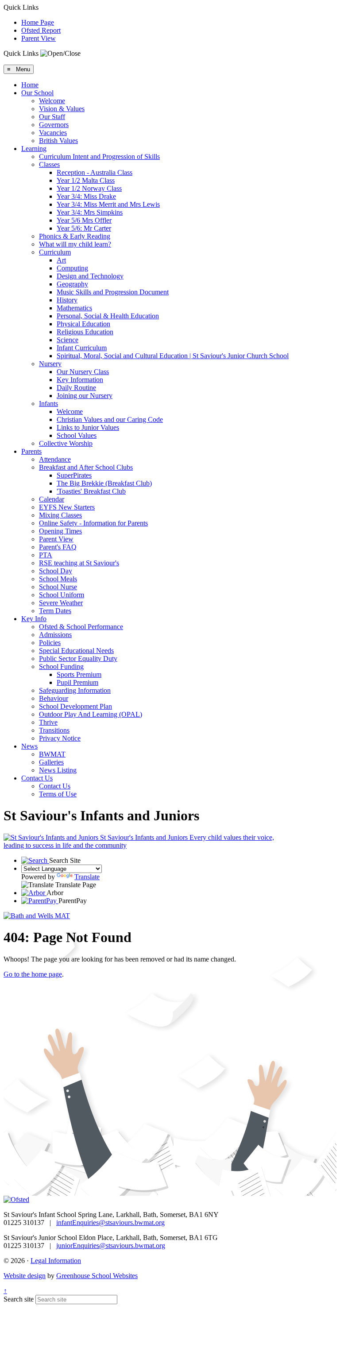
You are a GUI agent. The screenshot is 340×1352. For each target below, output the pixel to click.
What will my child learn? (75, 244)
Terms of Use (58, 794)
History (67, 300)
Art (61, 260)
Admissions (55, 634)
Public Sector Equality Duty (78, 658)
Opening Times (60, 531)
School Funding (61, 666)
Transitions (54, 730)
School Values (77, 435)
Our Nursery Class (83, 371)
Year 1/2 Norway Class (89, 188)
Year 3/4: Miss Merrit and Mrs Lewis (108, 204)
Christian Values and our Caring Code (110, 419)
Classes (49, 164)
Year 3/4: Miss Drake (86, 196)
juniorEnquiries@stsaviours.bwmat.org (110, 1245)
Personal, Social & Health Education (108, 316)
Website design (25, 1275)
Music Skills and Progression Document (113, 292)
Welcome (52, 100)
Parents (31, 451)
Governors (54, 124)
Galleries (51, 762)
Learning (33, 148)
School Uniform (61, 595)
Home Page (37, 22)
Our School (37, 93)
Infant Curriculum (82, 348)
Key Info (33, 618)
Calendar (51, 499)
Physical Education (83, 324)
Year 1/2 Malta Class (86, 180)
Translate (87, 877)
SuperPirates (74, 475)
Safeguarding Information (75, 690)
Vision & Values (62, 108)
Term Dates (55, 610)
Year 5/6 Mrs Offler (84, 220)
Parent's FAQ (58, 547)
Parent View (38, 38)
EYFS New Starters (67, 507)
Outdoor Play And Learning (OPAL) (90, 714)
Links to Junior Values (88, 427)
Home (30, 85)
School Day (55, 571)
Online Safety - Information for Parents (93, 523)
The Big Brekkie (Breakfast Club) (104, 483)
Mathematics (74, 308)
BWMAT (52, 754)
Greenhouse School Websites (97, 1275)
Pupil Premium (77, 682)
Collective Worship (66, 443)
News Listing (58, 770)
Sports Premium (79, 674)
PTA (45, 555)
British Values (58, 140)
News (29, 746)
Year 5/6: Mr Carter (84, 228)
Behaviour (53, 698)
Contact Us (37, 778)
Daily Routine (76, 387)
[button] (60, 54)
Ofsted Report (41, 30)
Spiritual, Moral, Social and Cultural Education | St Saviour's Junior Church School (173, 355)
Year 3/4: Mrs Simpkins (90, 212)
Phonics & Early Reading (74, 236)
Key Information (80, 379)
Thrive (48, 722)
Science (67, 340)
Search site (19, 1299)
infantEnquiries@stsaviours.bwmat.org (110, 1222)
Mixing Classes (60, 515)
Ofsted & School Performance (81, 626)
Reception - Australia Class (94, 172)
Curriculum (55, 252)
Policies (50, 642)
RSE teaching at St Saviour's (79, 563)
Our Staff (52, 116)
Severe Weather (61, 602)
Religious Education (85, 332)
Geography (72, 284)
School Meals (58, 579)
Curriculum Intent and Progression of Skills (99, 156)
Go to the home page (33, 974)
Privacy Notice (60, 738)
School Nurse (58, 587)
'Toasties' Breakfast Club (91, 491)
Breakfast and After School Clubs (86, 467)
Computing (72, 268)
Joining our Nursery (84, 395)
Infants (48, 403)
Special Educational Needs (76, 650)
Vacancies (53, 132)
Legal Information (56, 1260)
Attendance (55, 459)
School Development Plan (75, 706)
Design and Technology (90, 276)
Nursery (50, 363)
